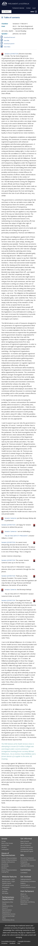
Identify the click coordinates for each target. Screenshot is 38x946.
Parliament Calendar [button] (18, 8)
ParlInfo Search (6, 883)
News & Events (24, 841)
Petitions (23, 883)
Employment (5, 887)
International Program (26, 851)
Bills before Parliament (27, 858)
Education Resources (26, 847)
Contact (28, 8)
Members (4, 868)
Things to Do (24, 896)
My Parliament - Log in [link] (8, 879)
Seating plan (5, 849)
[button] (33, 11)
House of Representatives (9, 858)
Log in (34, 8)
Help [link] (18, 943)
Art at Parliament (25, 898)
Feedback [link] (12, 943)
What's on (23, 894)
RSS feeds (5, 893)
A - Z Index (5, 889)
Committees (23, 872)
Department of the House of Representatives (7, 908)
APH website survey (8, 885)
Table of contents (11, 17)
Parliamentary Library (26, 849)
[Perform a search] (3, 11)
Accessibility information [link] (8, 941)
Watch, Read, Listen (26, 843)
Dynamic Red (5, 845)
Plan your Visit (24, 900)
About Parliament (25, 845)
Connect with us (25, 885)
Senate (3, 841)
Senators (4, 847)
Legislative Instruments (27, 866)
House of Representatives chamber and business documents (9, 862)
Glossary (4, 891)
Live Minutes (5, 866)
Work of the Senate (7, 843)
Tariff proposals (25, 864)
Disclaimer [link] (4, 943)
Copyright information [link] (24, 941)
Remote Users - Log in (8, 881)
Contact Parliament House (28, 887)
